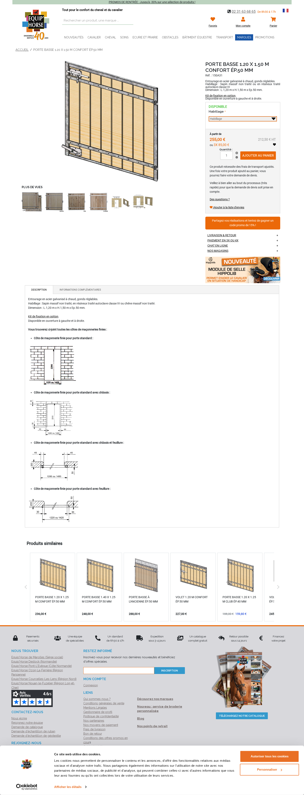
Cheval (110, 37)
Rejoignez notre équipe (27, 722)
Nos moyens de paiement (100, 725)
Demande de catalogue (27, 727)
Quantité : (226, 149)
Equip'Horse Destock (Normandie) (34, 661)
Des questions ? (220, 199)
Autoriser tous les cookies (269, 756)
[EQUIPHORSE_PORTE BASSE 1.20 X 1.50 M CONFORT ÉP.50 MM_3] (54, 202)
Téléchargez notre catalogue (242, 715)
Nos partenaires (93, 720)
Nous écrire (19, 718)
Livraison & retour (221, 235)
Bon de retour (92, 733)
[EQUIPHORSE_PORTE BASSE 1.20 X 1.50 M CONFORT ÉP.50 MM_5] (98, 202)
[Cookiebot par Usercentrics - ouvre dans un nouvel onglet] (27, 787)
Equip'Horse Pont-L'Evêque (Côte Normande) (41, 666)
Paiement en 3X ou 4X (222, 240)
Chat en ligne (217, 245)
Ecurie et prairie (145, 37)
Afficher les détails (67, 787)
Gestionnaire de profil (97, 712)
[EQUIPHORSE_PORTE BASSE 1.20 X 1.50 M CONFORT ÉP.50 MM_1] (109, 121)
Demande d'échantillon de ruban (33, 731)
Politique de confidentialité (101, 716)
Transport (224, 37)
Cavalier (94, 37)
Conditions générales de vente (103, 703)
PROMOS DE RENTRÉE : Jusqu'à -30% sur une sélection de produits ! (152, 2)
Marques (244, 37)
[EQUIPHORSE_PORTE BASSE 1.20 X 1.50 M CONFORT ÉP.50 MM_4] (76, 202)
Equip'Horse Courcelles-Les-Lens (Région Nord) (44, 679)
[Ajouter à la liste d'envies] (274, 144)
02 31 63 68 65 (244, 11)
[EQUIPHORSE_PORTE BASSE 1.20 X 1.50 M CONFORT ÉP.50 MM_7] (142, 202)
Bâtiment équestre (197, 37)
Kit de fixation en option (220, 95)
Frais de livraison (94, 729)
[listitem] (52, 587)
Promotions (264, 37)
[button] (26, 587)
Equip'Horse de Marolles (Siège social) (37, 657)
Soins (124, 37)
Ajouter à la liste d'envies (228, 207)
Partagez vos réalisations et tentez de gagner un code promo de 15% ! (243, 223)
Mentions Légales (95, 707)
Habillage (217, 111)
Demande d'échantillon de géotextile (36, 735)
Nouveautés (73, 37)
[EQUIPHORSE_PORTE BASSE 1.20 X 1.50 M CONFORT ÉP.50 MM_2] (32, 202)
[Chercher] (129, 21)
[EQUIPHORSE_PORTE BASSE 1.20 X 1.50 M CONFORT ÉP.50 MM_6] (120, 202)
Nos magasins (217, 250)
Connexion (90, 685)
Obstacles (170, 37)
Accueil (22, 50)
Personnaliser (267, 769)
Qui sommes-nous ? (97, 699)
